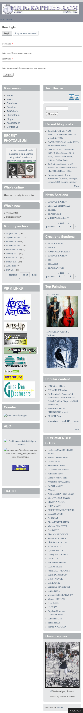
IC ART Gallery (55, 485)
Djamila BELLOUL (57, 550)
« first (61, 223)
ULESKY (52, 606)
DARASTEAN (55, 566)
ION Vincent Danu (56, 385)
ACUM (51, 489)
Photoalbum (13, 114)
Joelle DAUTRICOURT (59, 570)
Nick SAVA (53, 602)
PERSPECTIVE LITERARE (61, 509)
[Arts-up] (15, 326)
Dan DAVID (53, 530)
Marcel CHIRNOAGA (58, 457)
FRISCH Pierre (55, 415)
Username (7, 43)
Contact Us (12, 126)
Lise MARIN (54, 461)
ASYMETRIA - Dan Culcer (61, 493)
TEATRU (52, 209)
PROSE (51, 247)
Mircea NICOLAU (56, 598)
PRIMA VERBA (56, 243)
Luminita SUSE (55, 618)
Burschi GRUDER (56, 465)
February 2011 (13, 257)
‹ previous (12, 274)
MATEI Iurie (52, 294)
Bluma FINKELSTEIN (58, 522)
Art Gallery (12, 111)
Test (49, 259)
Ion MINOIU (54, 590)
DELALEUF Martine (57, 389)
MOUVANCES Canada (59, 497)
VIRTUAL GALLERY (58, 217)
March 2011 (11, 261)
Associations (13, 122)
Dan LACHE (54, 582)
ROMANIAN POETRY (59, 251)
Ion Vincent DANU (57, 562)
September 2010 (13, 237)
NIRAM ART (54, 505)
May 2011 (11, 269)
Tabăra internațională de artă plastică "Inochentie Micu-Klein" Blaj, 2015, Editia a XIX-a (63, 167)
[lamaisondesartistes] (17, 306)
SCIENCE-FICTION (57, 201)
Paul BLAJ (53, 517)
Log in (8, 33)
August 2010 (12, 233)
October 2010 (12, 241)
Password (7, 58)
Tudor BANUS (55, 546)
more (77, 429)
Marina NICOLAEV (57, 626)
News (10, 99)
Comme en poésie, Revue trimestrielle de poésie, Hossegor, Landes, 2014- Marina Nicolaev (63, 178)
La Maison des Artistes (58, 469)
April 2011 (11, 265)
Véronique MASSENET (59, 586)
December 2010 (13, 249)
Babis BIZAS (54, 622)
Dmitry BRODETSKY (58, 554)
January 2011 (12, 253)
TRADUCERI (54, 213)
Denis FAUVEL (55, 578)
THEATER (53, 263)
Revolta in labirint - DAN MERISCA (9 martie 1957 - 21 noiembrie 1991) (62, 134)
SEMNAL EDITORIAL (59, 205)
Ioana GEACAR (55, 513)
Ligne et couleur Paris (58, 477)
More (76, 185)
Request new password (25, 33)
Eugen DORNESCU (57, 574)
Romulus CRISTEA (57, 538)
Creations (12, 103)
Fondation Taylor (55, 473)
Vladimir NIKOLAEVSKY (60, 594)
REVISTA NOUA (56, 501)
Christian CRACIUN (57, 542)
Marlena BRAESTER (58, 526)
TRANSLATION (56, 267)
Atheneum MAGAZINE (59, 481)
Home (10, 95)
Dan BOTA (53, 558)
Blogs (10, 119)
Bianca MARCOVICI (58, 534)
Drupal (60, 707)
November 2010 (13, 245)
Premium (11, 107)
